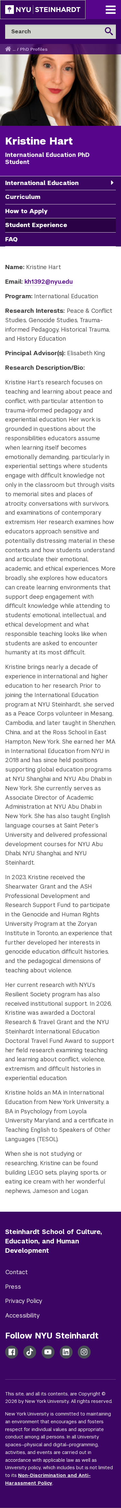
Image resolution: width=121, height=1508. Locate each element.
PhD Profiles (33, 49)
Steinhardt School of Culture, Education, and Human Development (53, 1241)
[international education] (112, 182)
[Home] (9, 49)
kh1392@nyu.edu (49, 281)
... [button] (14, 49)
